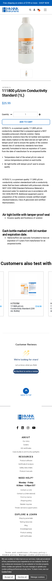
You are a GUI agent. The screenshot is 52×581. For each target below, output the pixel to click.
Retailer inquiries (26, 504)
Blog (26, 525)
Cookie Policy (6, 572)
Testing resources (26, 522)
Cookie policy (9, 555)
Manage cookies (38, 577)
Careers (26, 445)
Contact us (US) (26, 490)
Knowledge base (26, 529)
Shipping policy (26, 501)
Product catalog (26, 532)
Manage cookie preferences (33, 555)
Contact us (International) (26, 493)
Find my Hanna (26, 497)
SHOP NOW (44, 3)
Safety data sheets (26, 468)
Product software (26, 460)
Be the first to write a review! (26, 371)
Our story (26, 441)
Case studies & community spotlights (26, 452)
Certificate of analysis (26, 464)
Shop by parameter (26, 518)
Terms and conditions (16, 552)
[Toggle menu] (45, 10)
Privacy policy (37, 552)
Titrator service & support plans (26, 508)
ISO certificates (26, 448)
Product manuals (26, 471)
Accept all (9, 577)
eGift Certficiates (26, 536)
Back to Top (26, 395)
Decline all (22, 577)
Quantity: (5, 114)
